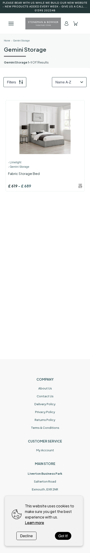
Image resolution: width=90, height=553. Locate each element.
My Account (45, 450)
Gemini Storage (21, 40)
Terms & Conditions (45, 428)
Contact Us (45, 396)
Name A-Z (63, 81)
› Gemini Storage (18, 166)
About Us (45, 388)
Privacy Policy (45, 412)
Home (7, 40)
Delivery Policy (45, 404)
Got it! (63, 535)
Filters (11, 81)
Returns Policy (45, 420)
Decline (26, 535)
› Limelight (14, 162)
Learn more (34, 522)
